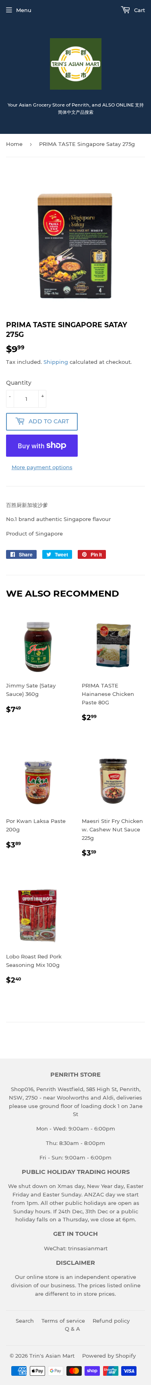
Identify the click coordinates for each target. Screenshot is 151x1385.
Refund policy (111, 1320)
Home (14, 144)
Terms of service (63, 1320)
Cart (138, 10)
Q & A (72, 1328)
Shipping (55, 362)
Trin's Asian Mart (51, 1355)
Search (25, 1320)
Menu (23, 10)
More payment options (42, 467)
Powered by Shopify (109, 1355)
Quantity (18, 382)
